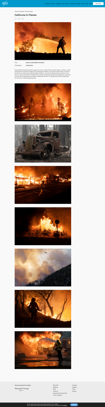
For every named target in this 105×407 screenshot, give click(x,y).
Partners (67, 3)
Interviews (72, 3)
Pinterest (74, 391)
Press (87, 3)
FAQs (90, 3)
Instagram (74, 387)
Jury (63, 3)
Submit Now (98, 3)
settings (65, 405)
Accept (74, 404)
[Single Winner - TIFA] (5, 4)
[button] (16, 19)
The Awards (47, 3)
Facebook (74, 385)
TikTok (73, 389)
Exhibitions (78, 3)
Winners (53, 3)
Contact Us (55, 391)
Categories (58, 3)
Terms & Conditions (57, 395)
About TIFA (55, 385)
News (83, 3)
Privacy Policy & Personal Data (60, 393)
